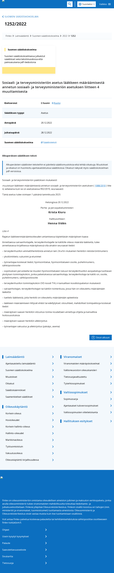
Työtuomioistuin (14, 446)
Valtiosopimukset (76, 392)
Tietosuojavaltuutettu (75, 376)
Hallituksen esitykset (78, 421)
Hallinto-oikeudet (15, 433)
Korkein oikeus (13, 413)
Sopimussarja (71, 399)
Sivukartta (7, 556)
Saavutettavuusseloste (14, 549)
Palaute (6, 543)
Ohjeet (5, 529)
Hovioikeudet (12, 420)
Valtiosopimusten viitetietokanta (81, 412)
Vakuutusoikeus (14, 453)
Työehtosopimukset (74, 383)
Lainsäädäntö (22, 35)
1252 (73, 35)
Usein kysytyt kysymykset (15, 536)
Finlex (9, 35)
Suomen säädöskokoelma (22, 16)
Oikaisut (10, 383)
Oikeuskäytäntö (17, 407)
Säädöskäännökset (15, 390)
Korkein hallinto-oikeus (18, 426)
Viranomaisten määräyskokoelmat (82, 363)
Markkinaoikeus (14, 439)
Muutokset (11, 376)
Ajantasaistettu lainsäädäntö (20, 363)
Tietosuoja (7, 563)
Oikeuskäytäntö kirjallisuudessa (22, 459)
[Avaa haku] (70, 4)
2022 (64, 35)
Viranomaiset (73, 357)
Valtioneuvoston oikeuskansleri (80, 370)
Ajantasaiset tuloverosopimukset (81, 405)
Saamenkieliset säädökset (19, 396)
